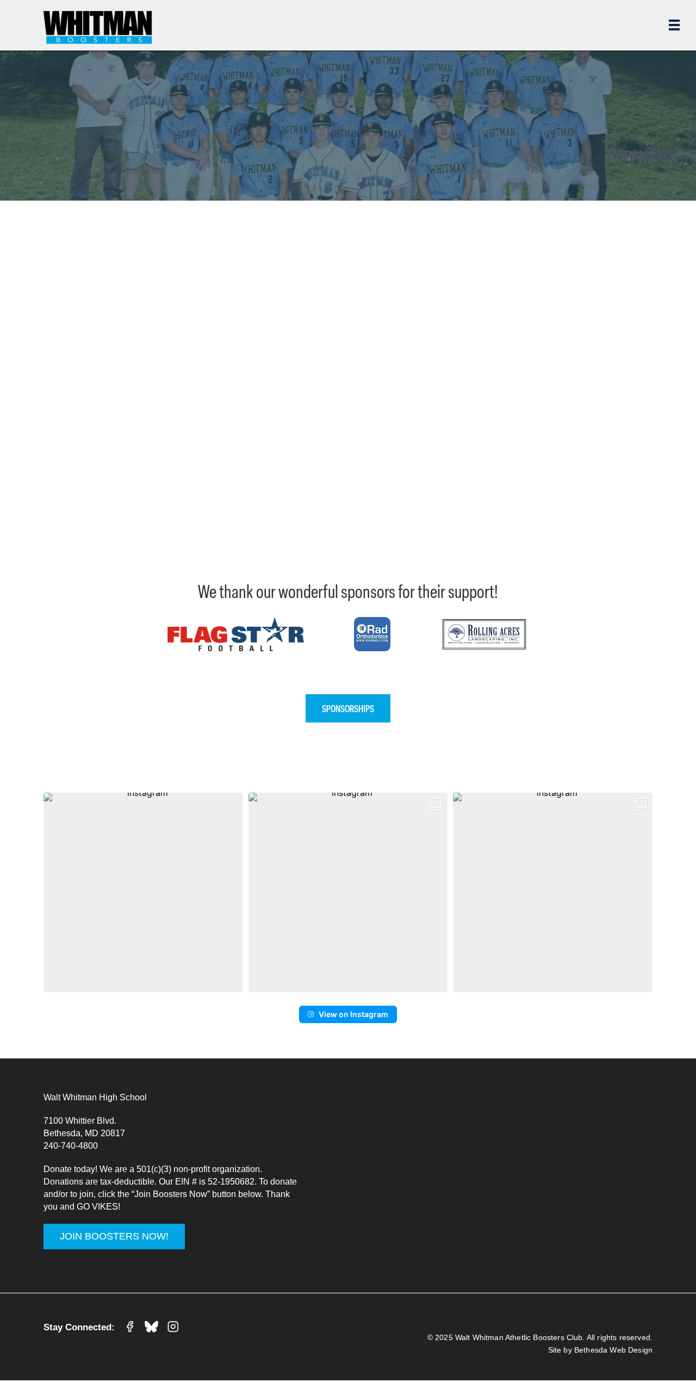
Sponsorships (348, 708)
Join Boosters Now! (114, 1236)
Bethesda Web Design (613, 1350)
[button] (143, 892)
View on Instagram (353, 1014)
